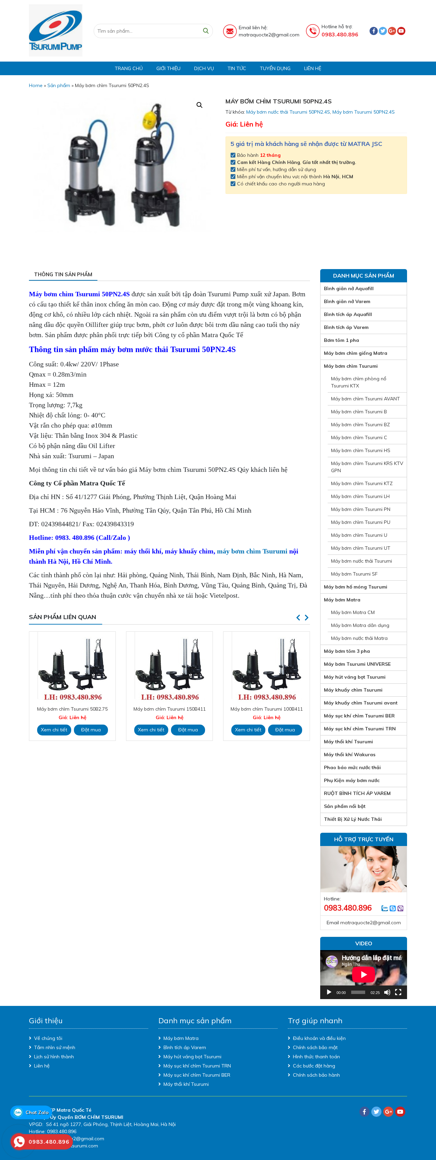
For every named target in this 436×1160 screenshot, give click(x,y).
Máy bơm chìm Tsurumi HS (360, 450)
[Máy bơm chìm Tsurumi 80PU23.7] (266, 665)
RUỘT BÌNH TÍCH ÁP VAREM (357, 793)
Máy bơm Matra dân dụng (360, 625)
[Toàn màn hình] (398, 992)
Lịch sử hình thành (54, 1057)
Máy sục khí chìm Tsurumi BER (359, 716)
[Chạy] (329, 992)
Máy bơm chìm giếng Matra (355, 353)
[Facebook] (374, 31)
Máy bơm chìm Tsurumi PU (360, 522)
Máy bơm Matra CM (353, 612)
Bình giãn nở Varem (347, 301)
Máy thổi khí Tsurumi (348, 742)
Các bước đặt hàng (314, 1066)
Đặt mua (91, 730)
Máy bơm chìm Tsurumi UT (360, 548)
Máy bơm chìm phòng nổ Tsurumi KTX (358, 382)
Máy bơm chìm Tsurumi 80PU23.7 (266, 705)
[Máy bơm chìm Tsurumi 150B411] (72, 667)
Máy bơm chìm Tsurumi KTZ (362, 483)
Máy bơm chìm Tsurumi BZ (360, 424)
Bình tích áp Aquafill (348, 314)
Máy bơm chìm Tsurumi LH (360, 496)
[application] (363, 974)
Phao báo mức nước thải (352, 767)
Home (36, 85)
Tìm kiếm (206, 31)
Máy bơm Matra (342, 600)
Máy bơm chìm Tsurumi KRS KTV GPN (367, 467)
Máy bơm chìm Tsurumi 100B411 (170, 709)
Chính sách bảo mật (315, 1047)
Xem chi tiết (54, 730)
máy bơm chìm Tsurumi (252, 551)
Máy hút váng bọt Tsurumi (355, 677)
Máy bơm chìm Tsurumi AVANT (365, 399)
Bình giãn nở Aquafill (349, 288)
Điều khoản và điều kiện (319, 1038)
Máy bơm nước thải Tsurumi (361, 561)
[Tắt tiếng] (387, 992)
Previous (298, 617)
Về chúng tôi (48, 1038)
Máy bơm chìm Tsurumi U (359, 535)
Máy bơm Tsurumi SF (354, 574)
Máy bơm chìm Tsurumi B (359, 412)
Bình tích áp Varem (346, 327)
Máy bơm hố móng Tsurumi (355, 587)
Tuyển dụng (275, 68)
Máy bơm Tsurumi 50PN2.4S (363, 112)
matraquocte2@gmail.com (370, 922)
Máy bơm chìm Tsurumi (351, 366)
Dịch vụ (204, 68)
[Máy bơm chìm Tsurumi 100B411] (169, 667)
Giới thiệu (168, 68)
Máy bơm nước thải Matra (359, 638)
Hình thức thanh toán (316, 1057)
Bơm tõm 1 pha (341, 340)
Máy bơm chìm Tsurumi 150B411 (72, 709)
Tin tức (237, 68)
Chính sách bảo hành (316, 1075)
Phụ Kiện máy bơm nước (351, 780)
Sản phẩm (58, 85)
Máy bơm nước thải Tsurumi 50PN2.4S (288, 112)
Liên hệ (312, 68)
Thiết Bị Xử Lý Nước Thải (353, 819)
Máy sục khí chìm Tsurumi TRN (360, 729)
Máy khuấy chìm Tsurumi (353, 690)
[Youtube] (401, 31)
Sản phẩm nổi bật (344, 806)
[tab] (63, 275)
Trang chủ (129, 68)
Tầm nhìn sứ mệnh (54, 1047)
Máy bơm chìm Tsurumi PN (360, 509)
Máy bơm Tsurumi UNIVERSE (357, 664)
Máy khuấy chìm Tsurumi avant (361, 703)
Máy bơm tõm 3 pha (347, 651)
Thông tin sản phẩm (63, 274)
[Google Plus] (392, 31)
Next (306, 617)
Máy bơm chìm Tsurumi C (359, 437)
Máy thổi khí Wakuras (349, 754)
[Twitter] (383, 31)
